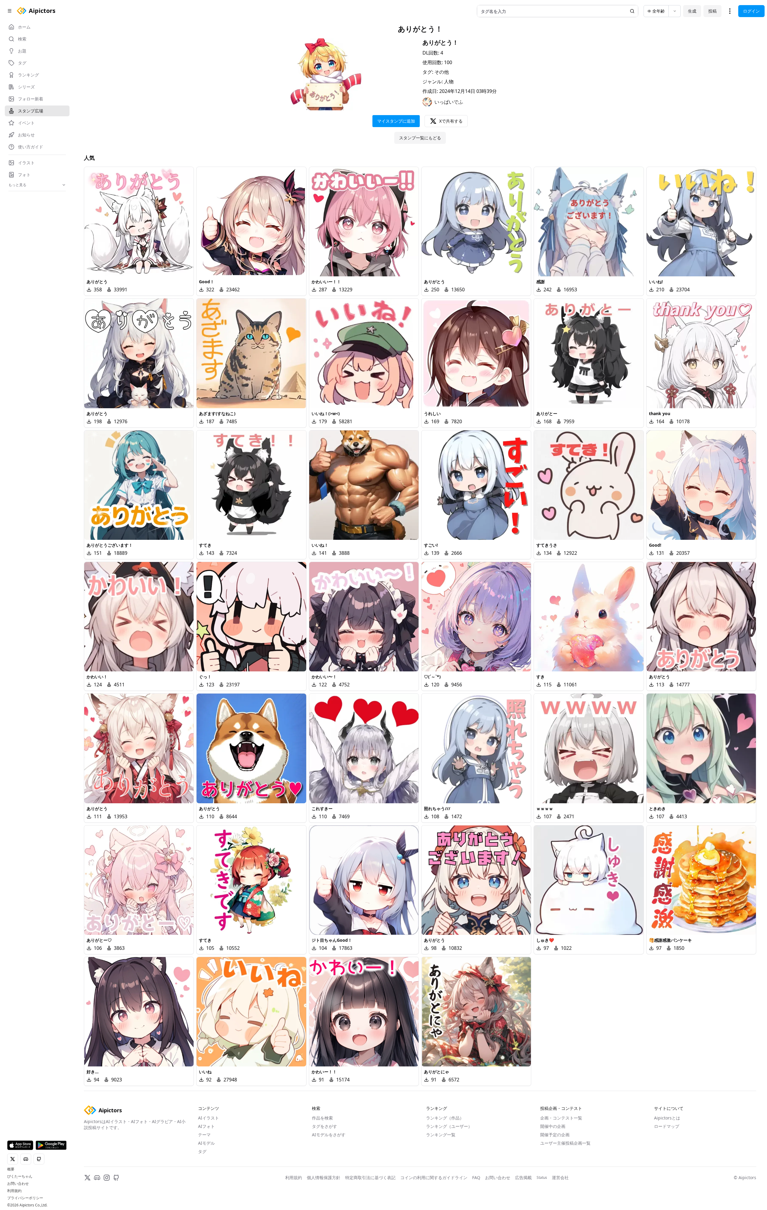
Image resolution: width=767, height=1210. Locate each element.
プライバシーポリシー (25, 1198)
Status (542, 1177)
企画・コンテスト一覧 (561, 1118)
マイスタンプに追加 (396, 121)
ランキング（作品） (445, 1118)
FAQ (476, 1177)
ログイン (751, 11)
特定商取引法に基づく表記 (370, 1177)
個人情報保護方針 (323, 1177)
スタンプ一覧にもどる (420, 138)
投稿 (712, 11)
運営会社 (560, 1177)
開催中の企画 (552, 1126)
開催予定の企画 (555, 1134)
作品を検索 (322, 1118)
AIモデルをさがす (328, 1134)
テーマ (204, 1134)
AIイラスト (208, 1118)
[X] (87, 1177)
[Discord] (97, 1177)
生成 (692, 11)
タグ (202, 1151)
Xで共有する (451, 121)
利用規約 (14, 1190)
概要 (10, 1169)
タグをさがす (324, 1126)
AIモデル (206, 1143)
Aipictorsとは (667, 1118)
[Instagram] (106, 1177)
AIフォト (206, 1126)
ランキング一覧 (440, 1134)
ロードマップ (666, 1126)
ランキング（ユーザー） (449, 1126)
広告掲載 (523, 1177)
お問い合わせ (18, 1183)
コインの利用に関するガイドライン (433, 1177)
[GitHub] (116, 1177)
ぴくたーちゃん (19, 1176)
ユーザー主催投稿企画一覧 (565, 1143)
